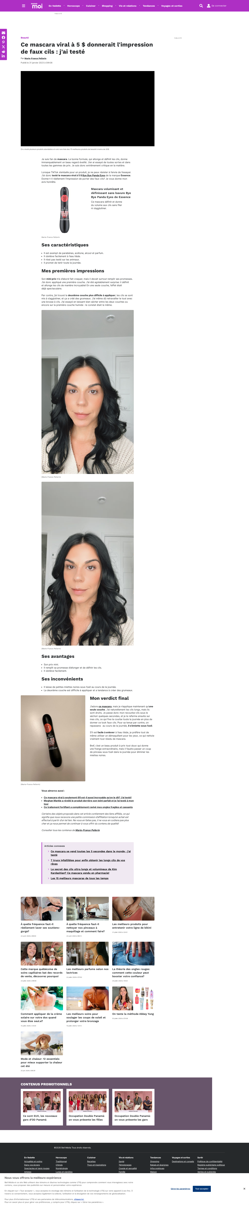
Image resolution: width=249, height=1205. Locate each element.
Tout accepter (201, 1189)
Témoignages (125, 1165)
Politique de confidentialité (209, 1161)
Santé (121, 1161)
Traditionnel (61, 1161)
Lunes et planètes (64, 1172)
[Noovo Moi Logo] (36, 5)
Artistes (27, 1172)
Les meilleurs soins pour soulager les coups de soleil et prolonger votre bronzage (86, 1017)
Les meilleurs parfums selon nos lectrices (87, 971)
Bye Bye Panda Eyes (93, 175)
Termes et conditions (207, 1168)
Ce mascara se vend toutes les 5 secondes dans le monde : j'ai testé (91, 853)
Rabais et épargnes (159, 1165)
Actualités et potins (33, 1161)
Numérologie (62, 1168)
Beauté (25, 37)
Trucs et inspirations (96, 1165)
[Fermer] (244, 1189)
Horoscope (73, 5)
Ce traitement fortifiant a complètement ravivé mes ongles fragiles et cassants (88, 807)
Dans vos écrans (32, 1165)
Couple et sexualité (128, 1168)
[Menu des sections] (24, 6)
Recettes (91, 1161)
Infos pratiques (157, 1168)
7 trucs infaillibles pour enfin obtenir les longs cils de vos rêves (88, 862)
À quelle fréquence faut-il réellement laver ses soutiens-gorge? (40, 928)
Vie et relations (127, 5)
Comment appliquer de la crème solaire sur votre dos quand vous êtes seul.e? (41, 1017)
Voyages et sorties (171, 5)
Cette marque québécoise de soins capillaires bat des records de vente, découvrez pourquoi (42, 973)
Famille (122, 1172)
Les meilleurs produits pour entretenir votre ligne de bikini (131, 926)
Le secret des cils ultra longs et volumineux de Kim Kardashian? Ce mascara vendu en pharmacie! (84, 871)
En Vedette (55, 5)
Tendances (149, 5)
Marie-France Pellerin (87, 830)
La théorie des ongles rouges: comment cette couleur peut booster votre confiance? (131, 973)
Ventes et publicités (206, 1172)
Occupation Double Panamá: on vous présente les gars (132, 1117)
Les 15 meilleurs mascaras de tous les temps (80, 878)
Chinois (59, 1165)
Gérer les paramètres (180, 1189)
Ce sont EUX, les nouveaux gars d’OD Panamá (40, 1117)
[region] (124, 1189)
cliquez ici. (79, 1199)
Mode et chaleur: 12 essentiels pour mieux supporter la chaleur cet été (41, 1062)
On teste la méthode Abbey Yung (133, 1013)
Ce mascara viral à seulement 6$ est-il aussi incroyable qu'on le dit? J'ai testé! (88, 797)
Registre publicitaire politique (211, 1165)
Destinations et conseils (183, 1161)
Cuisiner (91, 5)
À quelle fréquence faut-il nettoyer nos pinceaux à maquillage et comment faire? (85, 928)
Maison (153, 1172)
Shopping (107, 5)
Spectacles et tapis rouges (36, 1168)
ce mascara (105, 706)
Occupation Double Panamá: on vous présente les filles (87, 1117)
